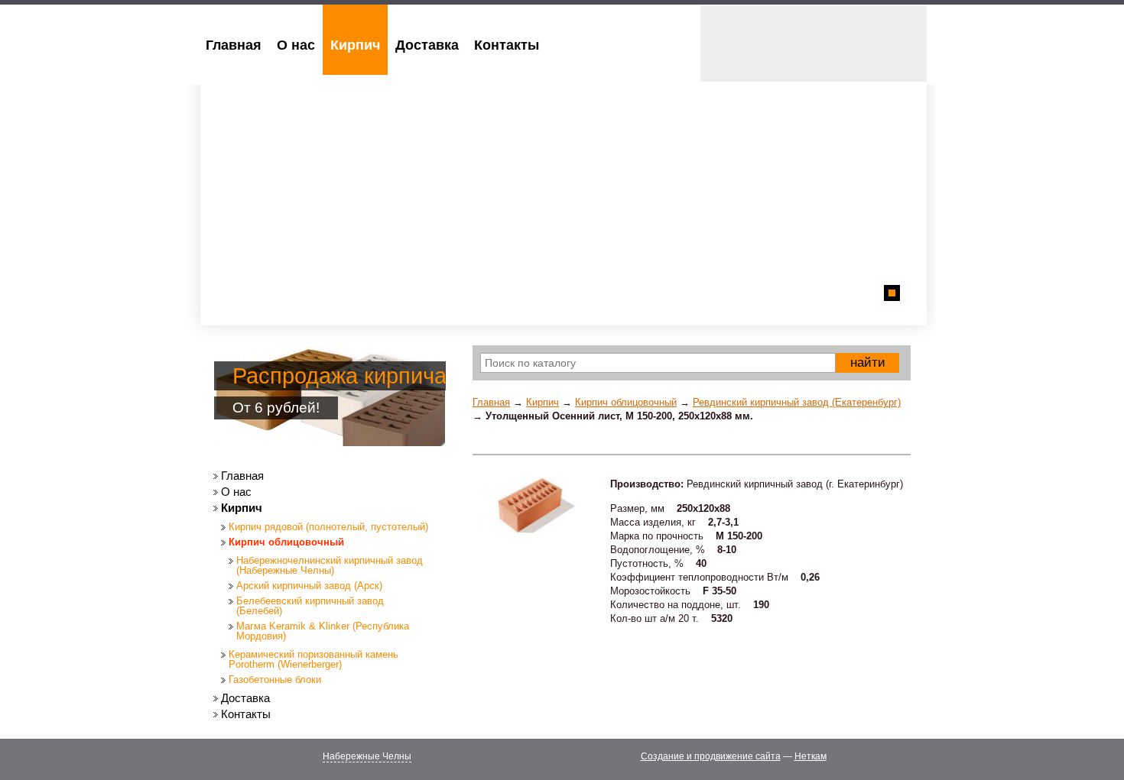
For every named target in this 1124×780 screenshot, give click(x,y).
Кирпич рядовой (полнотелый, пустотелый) (328, 526)
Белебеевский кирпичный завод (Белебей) (310, 606)
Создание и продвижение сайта (711, 756)
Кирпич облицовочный (626, 402)
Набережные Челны (367, 756)
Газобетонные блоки (275, 679)
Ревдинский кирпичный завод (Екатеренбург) (797, 402)
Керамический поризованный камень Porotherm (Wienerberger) (313, 659)
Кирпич (542, 402)
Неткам (810, 756)
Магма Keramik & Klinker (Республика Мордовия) (322, 631)
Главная (491, 402)
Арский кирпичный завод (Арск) (309, 585)
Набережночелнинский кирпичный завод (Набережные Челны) (329, 565)
